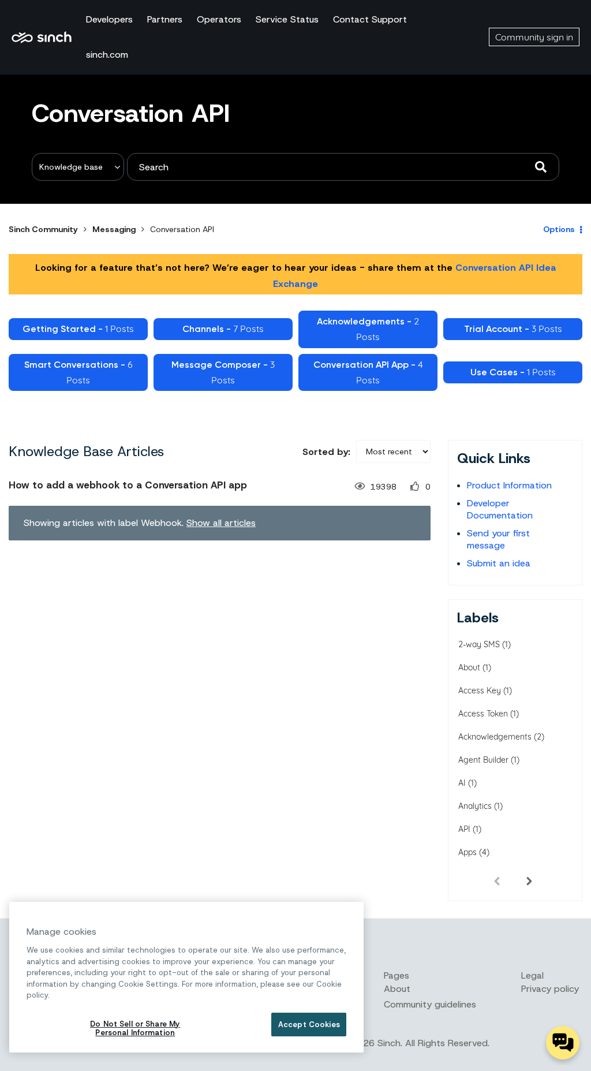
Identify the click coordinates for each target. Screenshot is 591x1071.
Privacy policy (550, 989)
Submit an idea (498, 563)
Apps (467, 852)
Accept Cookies (309, 1024)
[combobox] (343, 167)
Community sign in (534, 37)
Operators (219, 19)
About (469, 667)
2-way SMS (479, 644)
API (464, 829)
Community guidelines (430, 1004)
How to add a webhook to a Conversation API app (128, 485)
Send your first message (498, 539)
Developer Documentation (500, 509)
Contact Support (370, 19)
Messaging (114, 229)
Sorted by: (326, 452)
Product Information (509, 485)
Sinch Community (42, 36)
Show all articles (221, 523)
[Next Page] (529, 880)
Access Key (479, 690)
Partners (164, 19)
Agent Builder (483, 760)
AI (462, 783)
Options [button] (559, 229)
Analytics (475, 806)
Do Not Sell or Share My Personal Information (135, 1028)
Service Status (287, 19)
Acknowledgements (495, 737)
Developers (109, 19)
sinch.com (107, 54)
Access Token (483, 713)
